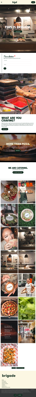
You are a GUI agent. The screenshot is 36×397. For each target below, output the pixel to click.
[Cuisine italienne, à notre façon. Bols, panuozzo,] (26, 261)
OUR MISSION (18, 31)
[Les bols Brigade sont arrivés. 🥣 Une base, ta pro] (26, 215)
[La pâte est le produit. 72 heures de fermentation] (26, 331)
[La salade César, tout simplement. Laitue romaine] (26, 308)
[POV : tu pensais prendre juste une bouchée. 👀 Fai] (9, 238)
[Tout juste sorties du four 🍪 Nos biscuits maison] (9, 285)
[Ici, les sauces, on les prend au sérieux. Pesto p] (9, 215)
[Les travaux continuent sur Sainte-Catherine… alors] (26, 192)
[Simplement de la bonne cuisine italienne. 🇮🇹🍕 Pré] (9, 308)
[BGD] (14, 1)
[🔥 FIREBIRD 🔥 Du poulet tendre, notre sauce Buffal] (9, 355)
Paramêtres (32, 389)
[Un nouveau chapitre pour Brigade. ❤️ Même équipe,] (26, 238)
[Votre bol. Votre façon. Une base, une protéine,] (9, 261)
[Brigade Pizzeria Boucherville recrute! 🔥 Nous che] (9, 331)
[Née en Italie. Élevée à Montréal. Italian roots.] (26, 285)
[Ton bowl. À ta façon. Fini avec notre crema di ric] (9, 192)
